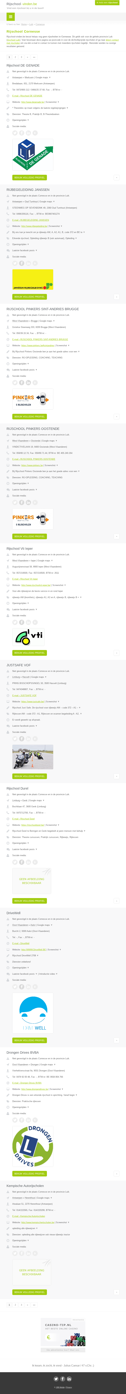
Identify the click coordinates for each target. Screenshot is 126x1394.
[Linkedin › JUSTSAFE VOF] (28, 738)
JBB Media (60, 1387)
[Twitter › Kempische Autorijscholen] (15, 1253)
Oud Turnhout (31, 201)
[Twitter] (56, 1379)
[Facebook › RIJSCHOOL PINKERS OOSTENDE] (21, 502)
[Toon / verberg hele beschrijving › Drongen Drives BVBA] (65, 1095)
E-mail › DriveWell (20, 943)
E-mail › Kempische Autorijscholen (28, 1216)
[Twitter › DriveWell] (15, 986)
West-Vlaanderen (20, 321)
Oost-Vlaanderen (20, 925)
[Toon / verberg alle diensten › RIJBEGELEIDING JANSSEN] (65, 238)
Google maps (43, 77)
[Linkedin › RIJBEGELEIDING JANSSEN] (28, 263)
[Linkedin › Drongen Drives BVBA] (28, 1120)
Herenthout (30, 1198)
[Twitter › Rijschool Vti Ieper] (15, 622)
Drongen (35, 1064)
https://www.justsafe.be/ (32, 701)
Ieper (33, 560)
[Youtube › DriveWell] (35, 986)
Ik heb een (107, 2)
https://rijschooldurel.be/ (32, 825)
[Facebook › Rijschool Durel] (21, 862)
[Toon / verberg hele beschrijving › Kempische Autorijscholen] (65, 1228)
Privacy (69, 1387)
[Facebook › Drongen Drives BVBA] (21, 1120)
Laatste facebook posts (24, 250)
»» (34, 57)
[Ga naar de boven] (116, 177)
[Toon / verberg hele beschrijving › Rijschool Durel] (65, 831)
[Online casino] (65, 1319)
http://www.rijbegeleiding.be (34, 226)
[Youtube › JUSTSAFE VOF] (35, 738)
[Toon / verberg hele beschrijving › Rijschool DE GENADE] (65, 108)
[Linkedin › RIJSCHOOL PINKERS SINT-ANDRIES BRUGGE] (28, 382)
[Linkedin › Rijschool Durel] (28, 862)
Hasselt (26, 677)
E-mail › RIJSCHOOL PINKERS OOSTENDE (33, 459)
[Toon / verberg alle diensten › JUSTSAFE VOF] (65, 713)
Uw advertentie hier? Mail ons (63, 1350)
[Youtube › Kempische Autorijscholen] (35, 1253)
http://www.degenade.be (32, 102)
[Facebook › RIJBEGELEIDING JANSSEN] (21, 263)
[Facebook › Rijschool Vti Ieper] (21, 622)
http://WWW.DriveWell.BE (33, 949)
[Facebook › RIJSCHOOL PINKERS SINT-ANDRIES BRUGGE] (21, 382)
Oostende (35, 441)
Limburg (16, 677)
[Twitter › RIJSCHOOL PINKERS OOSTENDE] (15, 502)
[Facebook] (62, 1379)
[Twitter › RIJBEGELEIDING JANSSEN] (15, 263)
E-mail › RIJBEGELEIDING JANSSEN (30, 220)
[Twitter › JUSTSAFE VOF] (15, 738)
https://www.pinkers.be (32, 465)
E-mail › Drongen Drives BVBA (27, 1083)
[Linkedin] (69, 1379)
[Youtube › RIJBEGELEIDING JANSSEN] (35, 263)
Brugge (34, 321)
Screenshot (52, 102)
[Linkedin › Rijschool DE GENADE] (28, 133)
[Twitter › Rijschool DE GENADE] (15, 133)
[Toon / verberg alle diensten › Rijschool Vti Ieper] (65, 597)
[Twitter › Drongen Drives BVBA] (15, 1120)
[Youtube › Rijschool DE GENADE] (35, 133)
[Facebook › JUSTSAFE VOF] (21, 738)
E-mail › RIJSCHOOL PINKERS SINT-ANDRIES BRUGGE (40, 339)
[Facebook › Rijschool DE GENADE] (21, 133)
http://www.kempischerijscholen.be (37, 1222)
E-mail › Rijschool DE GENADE (27, 96)
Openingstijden (20, 120)
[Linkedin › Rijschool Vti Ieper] (28, 622)
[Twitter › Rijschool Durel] (15, 862)
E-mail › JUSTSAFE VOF (24, 695)
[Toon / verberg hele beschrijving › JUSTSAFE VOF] (65, 707)
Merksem (29, 77)
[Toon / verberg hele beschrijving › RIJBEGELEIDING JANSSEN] (65, 232)
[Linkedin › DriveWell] (28, 986)
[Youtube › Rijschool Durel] (35, 862)
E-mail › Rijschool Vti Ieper (25, 579)
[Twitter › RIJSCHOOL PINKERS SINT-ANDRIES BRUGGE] (15, 382)
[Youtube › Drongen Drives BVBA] (35, 1120)
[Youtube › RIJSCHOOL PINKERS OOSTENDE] (35, 502)
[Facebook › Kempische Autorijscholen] (21, 1253)
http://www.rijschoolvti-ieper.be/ (36, 585)
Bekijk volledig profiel (29, 177)
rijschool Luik (13, 40)
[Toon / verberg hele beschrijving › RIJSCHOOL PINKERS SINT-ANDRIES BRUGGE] (65, 351)
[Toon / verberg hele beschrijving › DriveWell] (65, 955)
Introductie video (48, 974)
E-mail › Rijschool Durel (23, 819)
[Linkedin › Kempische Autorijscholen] (28, 1253)
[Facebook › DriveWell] (21, 986)
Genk (24, 800)
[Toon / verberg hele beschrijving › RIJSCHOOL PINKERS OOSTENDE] (65, 471)
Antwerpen (17, 77)
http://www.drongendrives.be (34, 1089)
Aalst (33, 925)
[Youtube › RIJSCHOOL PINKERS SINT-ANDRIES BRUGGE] (35, 382)
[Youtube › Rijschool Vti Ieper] (35, 622)
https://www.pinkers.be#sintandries (37, 345)
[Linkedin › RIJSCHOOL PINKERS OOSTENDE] (28, 502)
